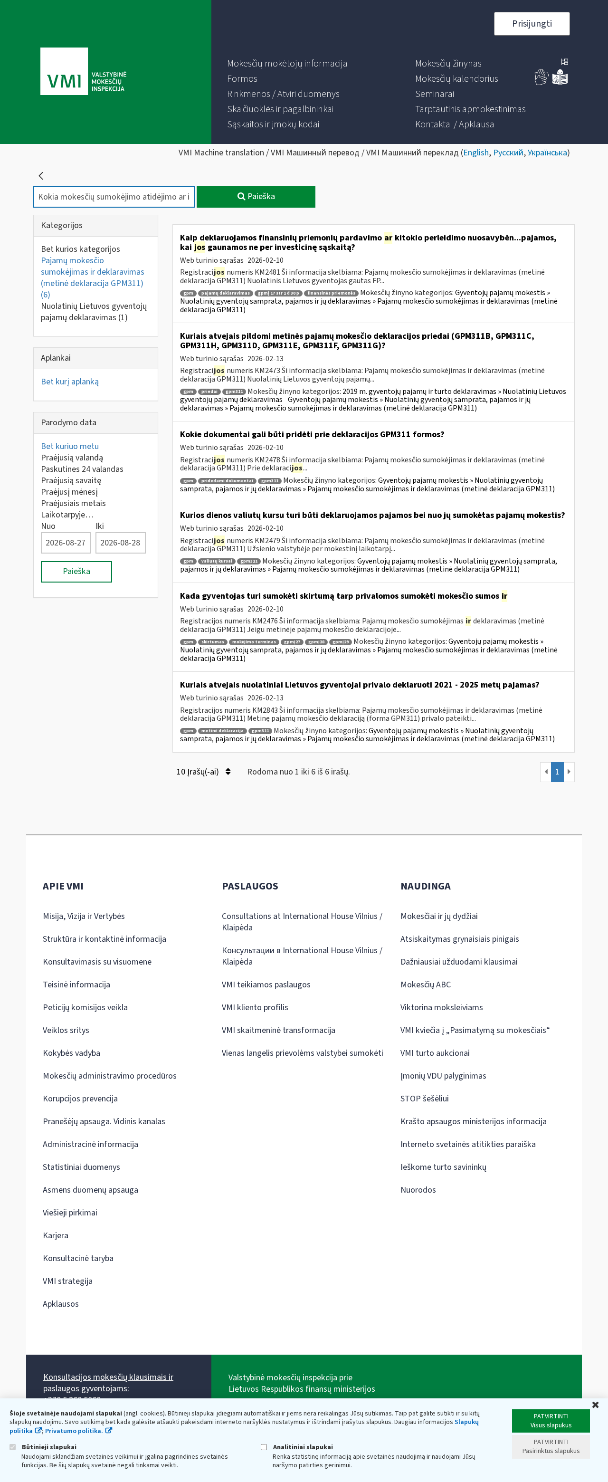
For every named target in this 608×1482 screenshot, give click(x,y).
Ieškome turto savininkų (443, 1167)
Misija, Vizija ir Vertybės (84, 916)
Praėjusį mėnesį (69, 492)
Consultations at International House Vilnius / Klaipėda (302, 922)
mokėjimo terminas (254, 642)
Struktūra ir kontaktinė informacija (104, 939)
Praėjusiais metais (73, 503)
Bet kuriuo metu (70, 446)
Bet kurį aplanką (70, 382)
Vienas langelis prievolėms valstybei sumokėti (302, 1053)
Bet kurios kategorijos (80, 249)
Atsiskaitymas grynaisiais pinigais (459, 939)
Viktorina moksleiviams (441, 1007)
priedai (209, 392)
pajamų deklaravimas (225, 293)
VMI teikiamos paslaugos (266, 985)
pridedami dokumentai (227, 481)
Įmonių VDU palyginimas (443, 1076)
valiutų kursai (216, 561)
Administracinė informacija (90, 1144)
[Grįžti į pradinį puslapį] (40, 175)
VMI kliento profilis (255, 1007)
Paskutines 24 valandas (82, 469)
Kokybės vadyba (71, 1053)
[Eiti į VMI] (83, 72)
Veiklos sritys (66, 1030)
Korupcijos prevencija (80, 1099)
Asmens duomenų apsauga (90, 1190)
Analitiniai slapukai (302, 1447)
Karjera (55, 1236)
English (476, 153)
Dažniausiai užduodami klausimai (459, 962)
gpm (188, 293)
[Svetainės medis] (564, 62)
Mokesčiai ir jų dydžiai (439, 916)
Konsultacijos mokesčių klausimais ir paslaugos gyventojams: (108, 1383)
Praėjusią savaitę (71, 481)
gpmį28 (316, 642)
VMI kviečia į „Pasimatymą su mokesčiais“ (475, 1030)
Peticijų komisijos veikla (85, 1007)
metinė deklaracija (222, 731)
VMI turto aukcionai (435, 1053)
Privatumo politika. (74, 1431)
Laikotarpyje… (67, 515)
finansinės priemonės (331, 293)
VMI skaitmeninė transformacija (278, 1030)
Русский (508, 153)
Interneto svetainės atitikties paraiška (468, 1144)
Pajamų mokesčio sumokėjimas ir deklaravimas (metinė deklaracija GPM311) (92, 278)
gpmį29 (340, 642)
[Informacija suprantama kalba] (560, 83)
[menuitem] (287, 63)
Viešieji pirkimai (70, 1213)
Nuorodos (418, 1190)
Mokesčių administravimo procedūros (110, 1076)
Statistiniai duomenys (81, 1167)
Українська (547, 153)
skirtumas (212, 642)
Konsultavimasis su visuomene (97, 962)
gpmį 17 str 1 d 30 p (278, 293)
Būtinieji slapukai (48, 1447)
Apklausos (61, 1304)
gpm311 (234, 392)
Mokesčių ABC (425, 985)
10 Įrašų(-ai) (199, 772)
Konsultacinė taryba (78, 1258)
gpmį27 (292, 642)
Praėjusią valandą (72, 458)
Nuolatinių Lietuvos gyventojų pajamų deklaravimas (94, 312)
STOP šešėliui (424, 1099)
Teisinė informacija (76, 985)
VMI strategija (68, 1281)
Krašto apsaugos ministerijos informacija (473, 1122)
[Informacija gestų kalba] (541, 83)
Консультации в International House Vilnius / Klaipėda (302, 956)
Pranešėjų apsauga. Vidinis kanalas (104, 1122)
